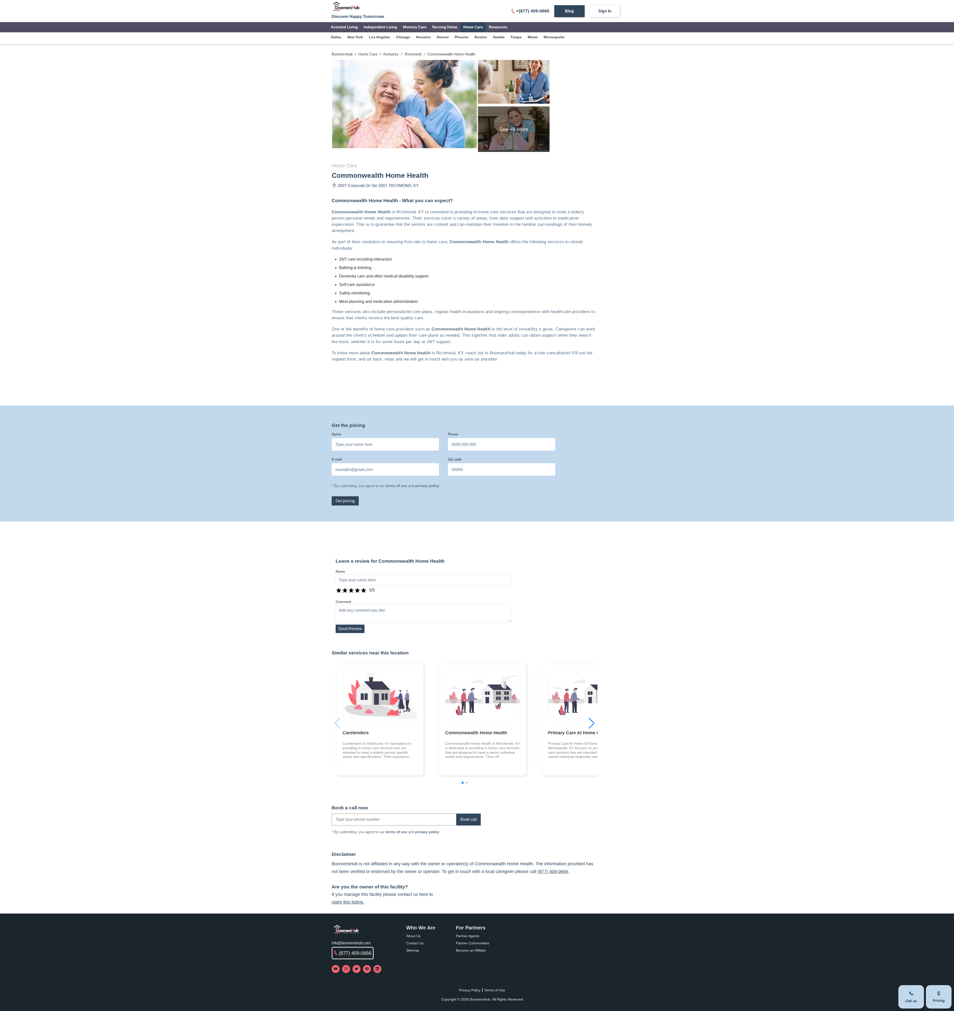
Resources (498, 27)
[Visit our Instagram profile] (346, 969)
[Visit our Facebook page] (367, 969)
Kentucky (391, 54)
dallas (336, 37)
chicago (403, 37)
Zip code (455, 459)
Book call (468, 819)
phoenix (462, 37)
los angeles (379, 37)
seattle (499, 37)
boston (481, 37)
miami (533, 37)
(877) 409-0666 (553, 871)
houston (423, 37)
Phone (453, 434)
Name (336, 434)
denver (443, 37)
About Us (413, 936)
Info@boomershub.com (351, 943)
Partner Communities (472, 943)
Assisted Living (344, 27)
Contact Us (415, 943)
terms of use (396, 486)
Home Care (473, 27)
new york (355, 37)
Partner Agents (467, 936)
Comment (343, 602)
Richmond (413, 54)
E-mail (337, 459)
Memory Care (414, 27)
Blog (569, 11)
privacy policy (427, 486)
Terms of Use (494, 990)
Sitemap (412, 950)
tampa (516, 37)
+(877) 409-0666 (532, 10)
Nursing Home (444, 27)
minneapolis (554, 37)
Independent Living (380, 27)
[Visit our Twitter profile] (356, 969)
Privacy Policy (469, 990)
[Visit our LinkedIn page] (377, 969)
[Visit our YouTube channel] (336, 969)
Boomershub (342, 54)
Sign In (604, 11)
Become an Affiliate (471, 950)
